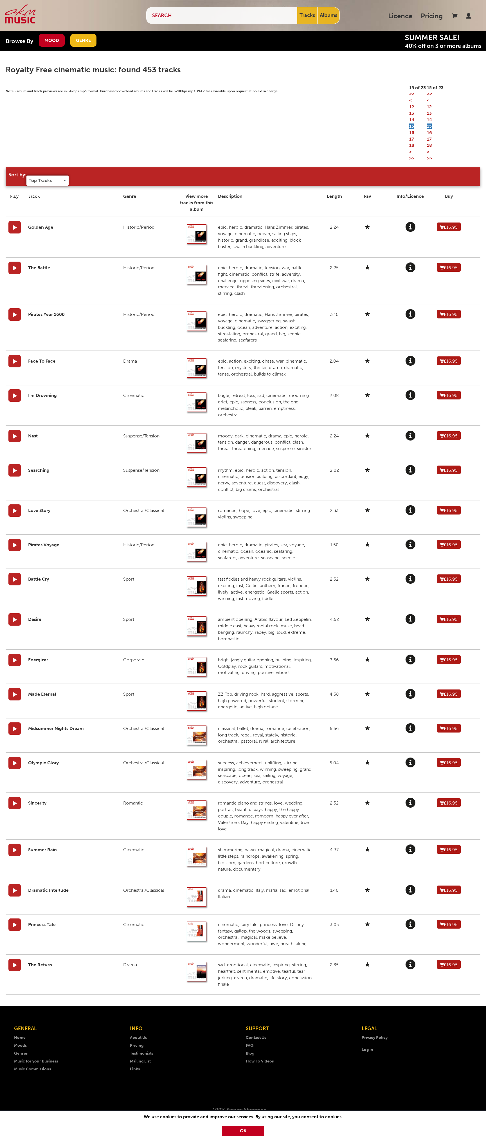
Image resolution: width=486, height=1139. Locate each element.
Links (135, 1069)
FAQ (250, 1045)
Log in (367, 1049)
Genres (21, 1053)
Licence (400, 16)
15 (411, 126)
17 (411, 139)
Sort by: (17, 175)
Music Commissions (32, 1069)
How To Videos (260, 1061)
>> (411, 158)
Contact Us (256, 1037)
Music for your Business (36, 1061)
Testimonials (141, 1053)
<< (411, 94)
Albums (328, 15)
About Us (138, 1037)
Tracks (307, 15)
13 (411, 113)
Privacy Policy (375, 1037)
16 (411, 132)
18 (411, 145)
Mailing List (140, 1061)
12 (411, 106)
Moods (20, 1045)
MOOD (51, 40)
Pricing (432, 16)
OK (243, 1130)
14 (411, 119)
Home (20, 1037)
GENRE (83, 40)
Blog (250, 1053)
